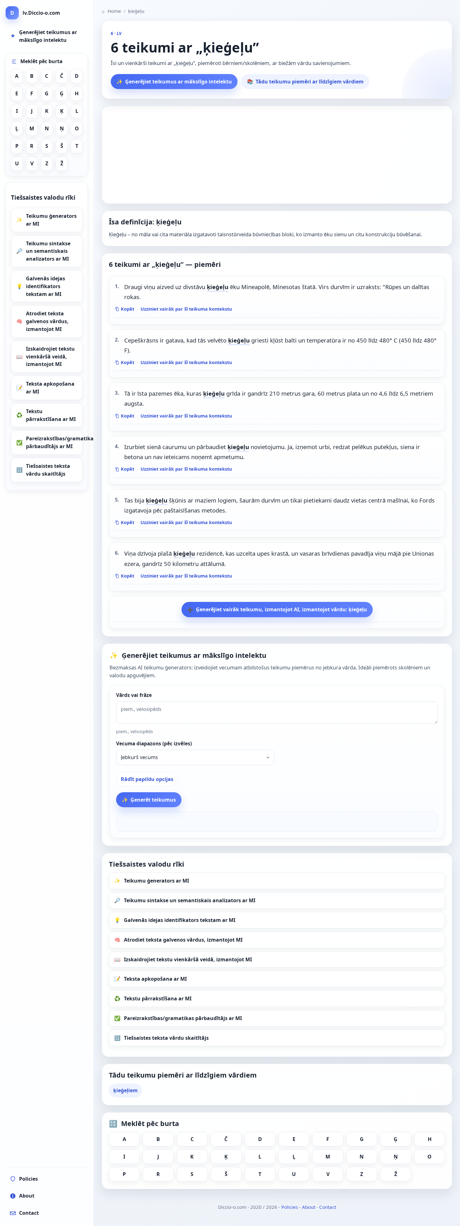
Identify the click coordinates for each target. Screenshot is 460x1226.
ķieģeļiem (125, 1090)
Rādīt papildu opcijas (147, 779)
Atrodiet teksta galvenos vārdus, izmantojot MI (47, 321)
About (308, 1207)
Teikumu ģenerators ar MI (51, 220)
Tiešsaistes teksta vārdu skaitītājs (48, 470)
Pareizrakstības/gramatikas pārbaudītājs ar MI (54, 442)
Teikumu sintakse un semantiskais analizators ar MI (48, 251)
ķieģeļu (217, 287)
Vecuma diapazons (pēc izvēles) (154, 743)
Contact (327, 1207)
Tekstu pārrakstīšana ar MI (51, 415)
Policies (289, 1207)
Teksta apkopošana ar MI (50, 387)
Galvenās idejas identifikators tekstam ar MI (45, 286)
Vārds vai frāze (134, 695)
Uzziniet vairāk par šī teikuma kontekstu (186, 309)
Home (111, 11)
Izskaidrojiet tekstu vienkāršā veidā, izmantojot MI (50, 356)
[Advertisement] (277, 154)
